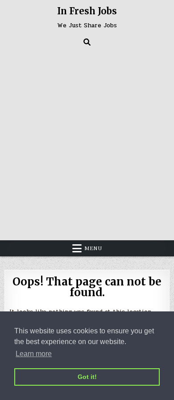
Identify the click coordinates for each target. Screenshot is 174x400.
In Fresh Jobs (87, 11)
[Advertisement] (87, 142)
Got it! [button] (87, 376)
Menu (93, 248)
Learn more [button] (34, 353)
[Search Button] (87, 42)
